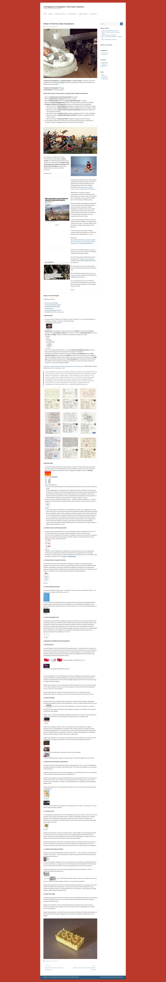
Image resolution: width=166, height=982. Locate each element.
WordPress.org (104, 79)
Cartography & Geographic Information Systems (63, 7)
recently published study (79, 280)
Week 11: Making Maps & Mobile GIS (108, 39)
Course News (55, 960)
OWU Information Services (117, 977)
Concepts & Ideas (48, 960)
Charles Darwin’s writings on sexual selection (82, 259)
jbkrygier (56, 26)
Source (57, 225)
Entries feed (103, 76)
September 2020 (104, 65)
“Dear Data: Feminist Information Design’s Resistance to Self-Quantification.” (63, 366)
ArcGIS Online (72, 14)
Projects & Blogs (83, 14)
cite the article (60, 312)
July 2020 (103, 66)
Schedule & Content (60, 14)
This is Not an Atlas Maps (51, 303)
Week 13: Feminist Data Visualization (109, 35)
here (63, 88)
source (49, 173)
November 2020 (104, 62)
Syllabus (51, 14)
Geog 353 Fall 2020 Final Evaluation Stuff (109, 30)
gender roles (84, 187)
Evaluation (93, 14)
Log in (102, 74)
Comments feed (104, 77)
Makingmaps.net (49, 308)
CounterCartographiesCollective (53, 304)
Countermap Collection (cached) (53, 310)
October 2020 (104, 63)
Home (45, 14)
